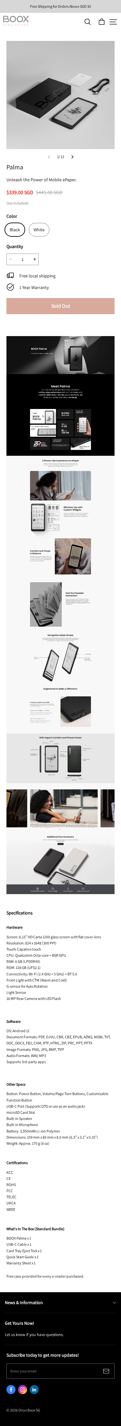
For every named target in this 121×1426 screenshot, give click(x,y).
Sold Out (60, 306)
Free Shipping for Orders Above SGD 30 (60, 6)
